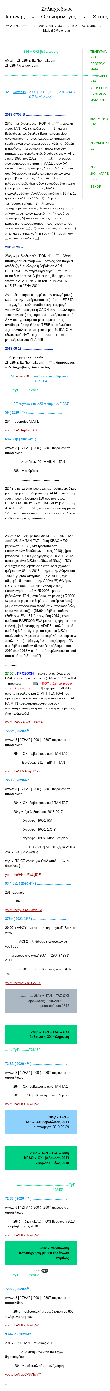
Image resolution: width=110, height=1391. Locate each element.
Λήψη (44, 1270)
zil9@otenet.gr (61, 31)
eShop (95, 186)
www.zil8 (19, 92)
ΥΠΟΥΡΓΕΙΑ (99, 88)
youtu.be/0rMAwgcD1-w (22, 771)
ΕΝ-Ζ (93, 180)
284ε (36, 1270)
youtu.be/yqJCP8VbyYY (23, 1374)
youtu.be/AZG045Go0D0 (23, 983)
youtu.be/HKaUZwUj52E (23, 875)
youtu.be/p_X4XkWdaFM (23, 910)
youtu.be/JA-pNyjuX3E (22, 430)
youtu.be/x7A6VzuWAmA (24, 722)
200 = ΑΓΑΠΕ (99, 173)
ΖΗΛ (93, 167)
